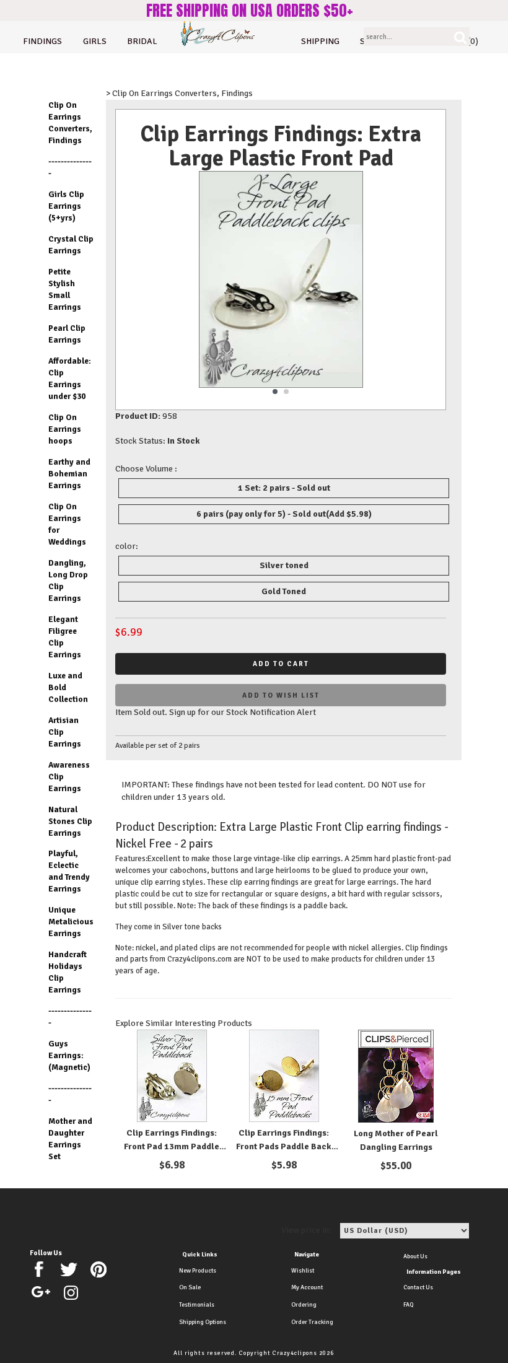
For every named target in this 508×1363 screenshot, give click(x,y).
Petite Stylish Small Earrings (64, 289)
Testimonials (196, 1304)
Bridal (142, 41)
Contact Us (418, 1287)
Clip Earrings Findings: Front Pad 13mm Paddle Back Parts (171, 1146)
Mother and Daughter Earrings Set (70, 1139)
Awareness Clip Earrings (69, 777)
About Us (415, 1256)
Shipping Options (202, 1322)
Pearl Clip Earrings (66, 334)
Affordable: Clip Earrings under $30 (69, 378)
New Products (197, 1270)
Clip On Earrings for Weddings (67, 524)
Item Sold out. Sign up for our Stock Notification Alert (215, 712)
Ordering (304, 1304)
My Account (307, 1287)
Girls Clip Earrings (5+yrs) (66, 206)
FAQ (408, 1304)
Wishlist (302, 1270)
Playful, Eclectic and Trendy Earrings (69, 871)
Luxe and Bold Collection (68, 687)
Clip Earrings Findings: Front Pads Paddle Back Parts (283, 1146)
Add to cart (281, 664)
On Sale (190, 1287)
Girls (95, 41)
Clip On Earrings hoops (64, 429)
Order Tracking (312, 1322)
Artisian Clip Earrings (64, 732)
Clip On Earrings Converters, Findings (70, 123)
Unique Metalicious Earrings (71, 922)
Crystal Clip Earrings (71, 245)
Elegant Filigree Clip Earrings (64, 637)
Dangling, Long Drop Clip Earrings (68, 580)
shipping (320, 41)
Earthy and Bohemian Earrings (69, 474)
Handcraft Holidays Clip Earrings (67, 972)
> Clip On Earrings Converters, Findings (179, 93)
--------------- (70, 167)
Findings (42, 41)
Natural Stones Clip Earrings (70, 821)
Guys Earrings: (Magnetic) (69, 1055)
